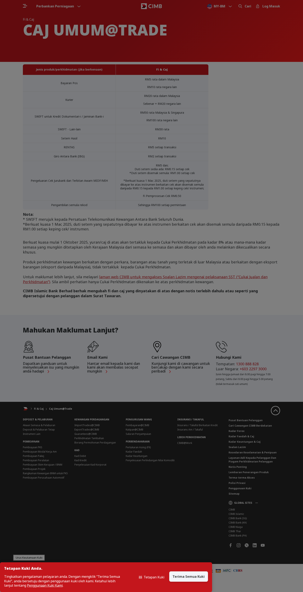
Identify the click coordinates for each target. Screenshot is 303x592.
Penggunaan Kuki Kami (45, 585)
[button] (152, 577)
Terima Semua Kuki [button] (189, 576)
